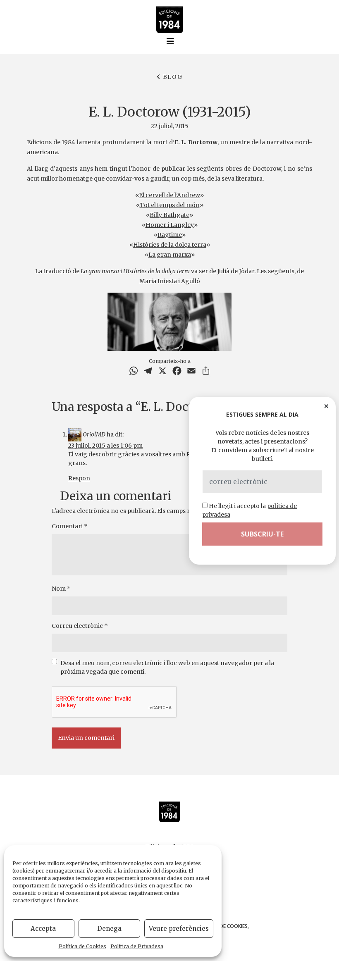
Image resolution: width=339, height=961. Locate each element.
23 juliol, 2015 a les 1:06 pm (105, 445)
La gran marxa (169, 254)
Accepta (43, 928)
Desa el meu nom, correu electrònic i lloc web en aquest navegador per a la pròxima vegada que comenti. (167, 667)
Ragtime (170, 234)
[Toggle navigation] (170, 41)
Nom (61, 588)
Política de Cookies (82, 946)
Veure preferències (179, 928)
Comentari (70, 526)
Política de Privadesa (136, 946)
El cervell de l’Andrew (169, 195)
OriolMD (94, 434)
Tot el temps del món (170, 205)
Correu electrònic (80, 626)
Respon (79, 478)
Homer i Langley (170, 225)
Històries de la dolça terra (169, 244)
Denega (109, 928)
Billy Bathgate (169, 215)
